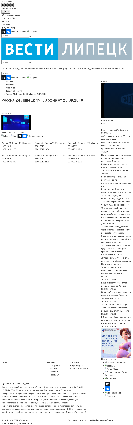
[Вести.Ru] (110, 365)
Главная (9, 81)
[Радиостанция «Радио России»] (118, 373)
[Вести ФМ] (110, 378)
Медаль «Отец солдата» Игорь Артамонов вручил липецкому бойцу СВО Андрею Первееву (115, 201)
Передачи (10, 85)
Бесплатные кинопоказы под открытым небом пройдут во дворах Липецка (115, 220)
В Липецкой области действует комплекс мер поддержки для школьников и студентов (116, 320)
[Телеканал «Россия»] (115, 362)
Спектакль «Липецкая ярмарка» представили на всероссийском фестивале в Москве (116, 239)
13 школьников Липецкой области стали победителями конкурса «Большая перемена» (115, 211)
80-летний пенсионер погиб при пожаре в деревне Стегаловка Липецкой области (116, 295)
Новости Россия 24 (14, 91)
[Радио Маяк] (111, 369)
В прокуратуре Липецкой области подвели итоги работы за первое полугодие (116, 192)
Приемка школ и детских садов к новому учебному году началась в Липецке (116, 158)
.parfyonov (108, 420)
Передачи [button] (6, 113)
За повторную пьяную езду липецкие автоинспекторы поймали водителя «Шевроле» (115, 307)
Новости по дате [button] (109, 359)
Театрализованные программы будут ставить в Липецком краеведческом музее (115, 248)
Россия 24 (10, 88)
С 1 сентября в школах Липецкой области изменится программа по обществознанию (116, 258)
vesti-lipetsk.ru (16, 412)
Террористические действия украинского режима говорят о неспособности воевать (115, 230)
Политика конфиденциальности (16, 423)
